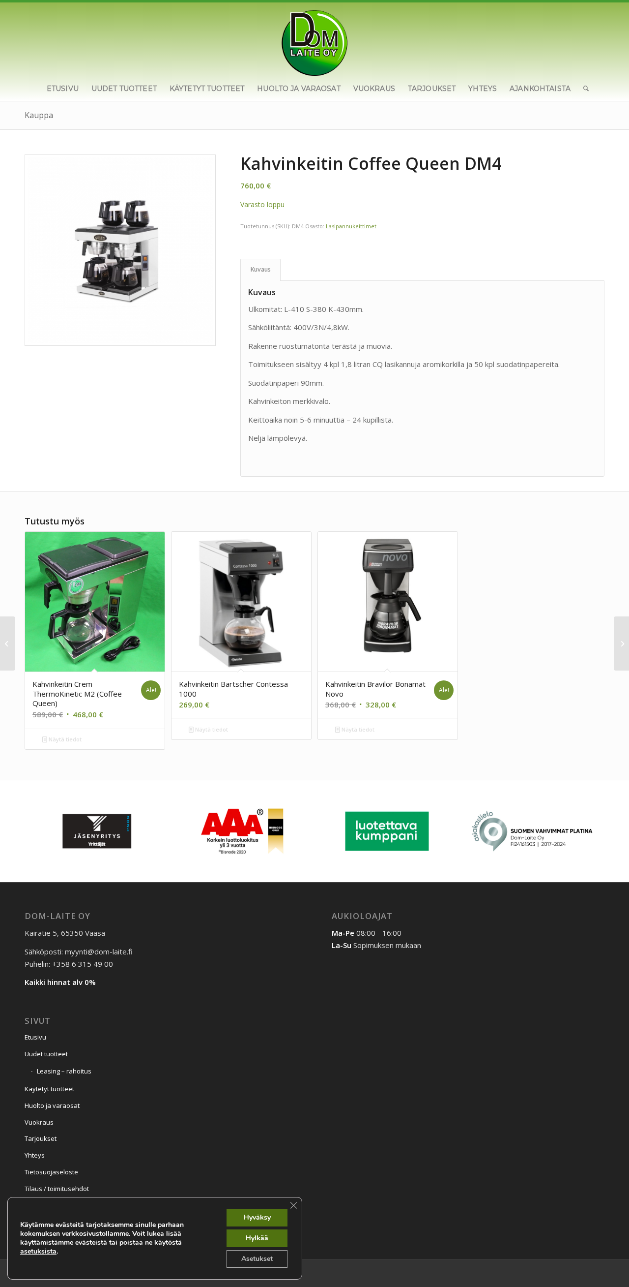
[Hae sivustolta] (583, 88)
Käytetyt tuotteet (49, 1088)
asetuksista (38, 1251)
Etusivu (35, 1037)
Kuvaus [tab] (261, 269)
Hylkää (257, 1238)
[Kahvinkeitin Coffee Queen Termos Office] (621, 643)
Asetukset (257, 1258)
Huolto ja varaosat (52, 1105)
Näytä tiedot (64, 739)
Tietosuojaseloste (51, 1171)
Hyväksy (257, 1217)
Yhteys (35, 1155)
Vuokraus (39, 1122)
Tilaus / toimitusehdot (57, 1188)
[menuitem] (62, 88)
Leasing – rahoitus (64, 1071)
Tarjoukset (41, 1138)
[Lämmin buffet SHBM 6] (7, 643)
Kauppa (39, 115)
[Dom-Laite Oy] (315, 39)
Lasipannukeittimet (351, 226)
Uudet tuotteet (46, 1053)
